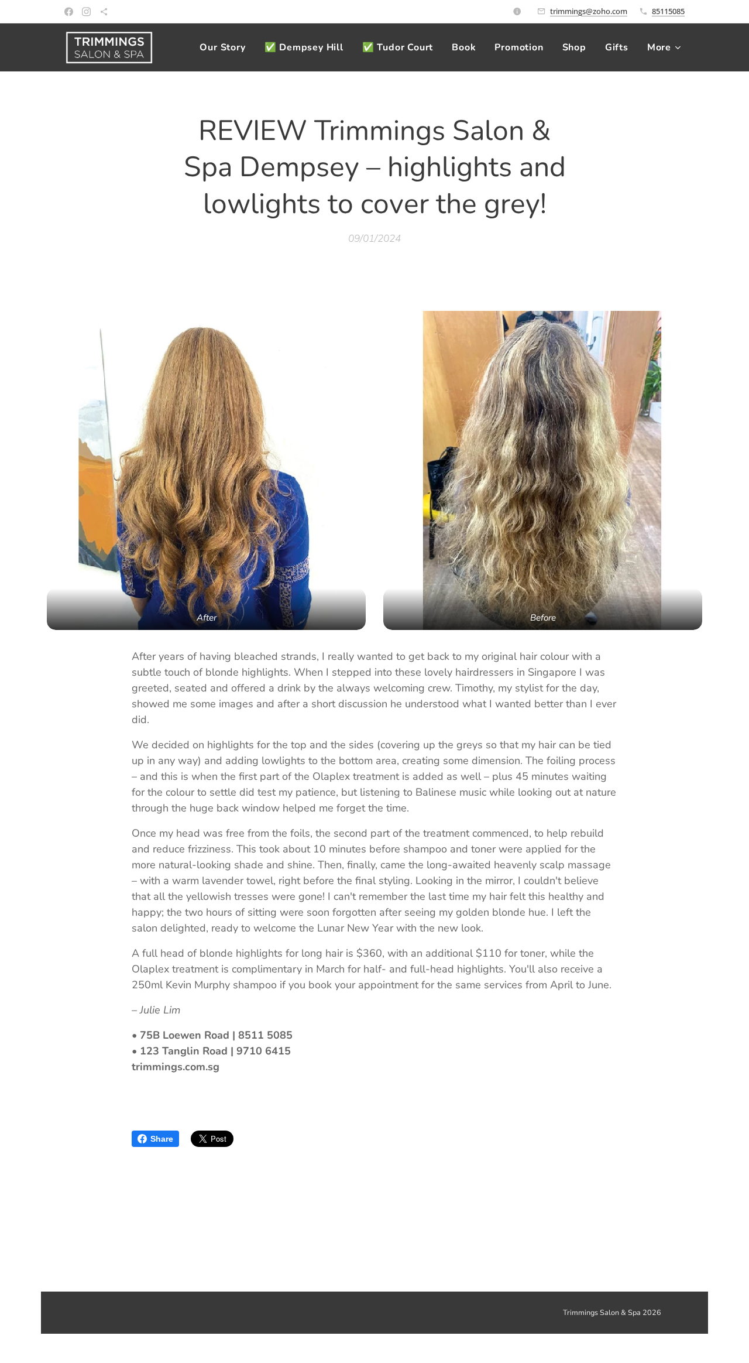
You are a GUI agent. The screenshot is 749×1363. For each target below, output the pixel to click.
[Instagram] (86, 12)
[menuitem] (226, 47)
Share (161, 1138)
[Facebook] (68, 12)
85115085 (668, 11)
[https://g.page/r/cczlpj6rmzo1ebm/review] (104, 12)
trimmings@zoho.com (588, 11)
